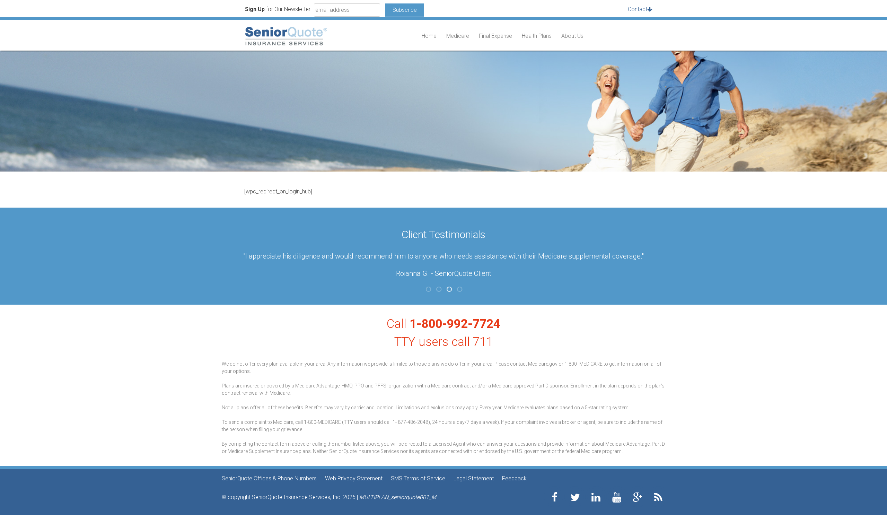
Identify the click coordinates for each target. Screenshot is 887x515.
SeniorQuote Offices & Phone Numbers (269, 478)
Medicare (457, 36)
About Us (572, 36)
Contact (637, 9)
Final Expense (495, 36)
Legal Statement (474, 478)
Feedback (514, 478)
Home (429, 36)
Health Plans (537, 36)
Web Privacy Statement (354, 478)
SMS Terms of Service (418, 478)
